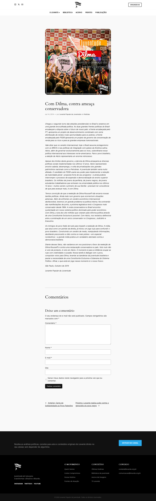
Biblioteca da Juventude (100, 473)
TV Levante (96, 481)
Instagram (18, 484)
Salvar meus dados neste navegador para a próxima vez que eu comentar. (75, 379)
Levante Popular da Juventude (70, 114)
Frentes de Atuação (71, 481)
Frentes (88, 12)
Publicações (101, 12)
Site (46, 368)
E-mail (48, 358)
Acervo (79, 12)
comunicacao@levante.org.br (130, 473)
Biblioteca (67, 12)
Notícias (87, 114)
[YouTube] (22, 4)
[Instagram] (15, 4)
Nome (48, 348)
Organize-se (135, 5)
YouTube (37, 484)
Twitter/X (28, 484)
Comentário (50, 323)
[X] (19, 4)
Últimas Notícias (98, 469)
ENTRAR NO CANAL (130, 443)
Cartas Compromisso (72, 473)
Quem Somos (69, 469)
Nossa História (69, 477)
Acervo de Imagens (99, 477)
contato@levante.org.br (127, 469)
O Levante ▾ (55, 12)
